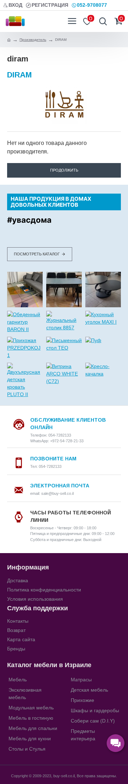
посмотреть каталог (37, 254)
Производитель (33, 40)
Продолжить (64, 170)
